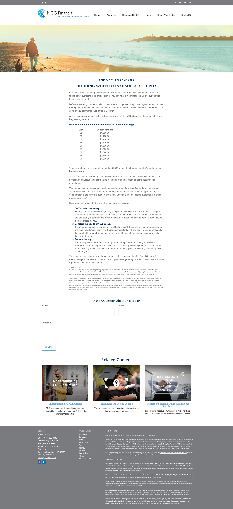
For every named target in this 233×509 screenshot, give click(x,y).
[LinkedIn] (42, 2)
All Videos (83, 455)
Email (121, 305)
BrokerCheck (152, 435)
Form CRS (113, 431)
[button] (111, 15)
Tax (80, 445)
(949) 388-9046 (184, 2)
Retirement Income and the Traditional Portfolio (168, 405)
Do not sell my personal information (157, 455)
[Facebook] (45, 2)
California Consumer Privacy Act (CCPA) (173, 453)
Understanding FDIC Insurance (65, 404)
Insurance (83, 442)
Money (82, 447)
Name (45, 305)
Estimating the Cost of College (116, 404)
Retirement (84, 434)
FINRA (167, 463)
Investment (84, 437)
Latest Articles (85, 453)
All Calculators (85, 458)
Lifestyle (82, 450)
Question (46, 322)
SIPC (171, 463)
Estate (82, 439)
